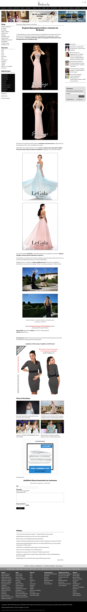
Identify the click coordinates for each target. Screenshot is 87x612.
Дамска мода (4, 74)
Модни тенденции (6, 26)
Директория (17, 8)
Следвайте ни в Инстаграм (32, 343)
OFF (25, 492)
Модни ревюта (5, 575)
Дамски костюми (55, 569)
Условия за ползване (49, 566)
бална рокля (33, 337)
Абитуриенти (54, 8)
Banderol (46, 577)
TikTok (16, 607)
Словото (16, 610)
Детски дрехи (76, 577)
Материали (76, 588)
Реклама (32, 566)
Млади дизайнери (5, 583)
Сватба (60, 8)
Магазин (28, 8)
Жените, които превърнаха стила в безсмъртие (29, 549)
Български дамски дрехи (22, 596)
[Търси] (83, 2)
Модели (71, 8)
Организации (4, 89)
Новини (35, 8)
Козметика (4, 59)
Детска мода (5, 78)
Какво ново (4, 96)
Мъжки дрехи (76, 575)
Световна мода (5, 36)
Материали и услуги (6, 84)
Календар (83, 8)
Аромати (3, 61)
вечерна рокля (37, 339)
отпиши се (79, 99)
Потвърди (81, 96)
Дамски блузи (32, 569)
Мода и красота (27, 24)
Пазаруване (4, 41)
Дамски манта (45, 569)
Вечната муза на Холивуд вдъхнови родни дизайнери (29, 538)
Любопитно (4, 33)
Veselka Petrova (24, 332)
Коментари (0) (45, 330)
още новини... (60, 559)
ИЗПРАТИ (20, 508)
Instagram (21, 607)
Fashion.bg (3, 8)
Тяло (2, 58)
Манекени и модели (6, 87)
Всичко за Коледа (20, 592)
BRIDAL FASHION (48, 580)
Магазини (4, 91)
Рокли (26, 569)
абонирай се (71, 99)
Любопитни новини (6, 598)
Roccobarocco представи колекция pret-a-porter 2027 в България (77, 48)
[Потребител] (85, 2)
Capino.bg (42, 610)
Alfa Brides (46, 575)
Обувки (75, 582)
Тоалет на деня (5, 43)
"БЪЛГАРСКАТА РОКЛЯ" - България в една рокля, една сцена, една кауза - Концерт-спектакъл (77, 64)
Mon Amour (47, 582)
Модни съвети (5, 31)
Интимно (3, 68)
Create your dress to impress (32, 610)
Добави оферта (77, 595)
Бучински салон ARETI (64, 575)
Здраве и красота (5, 588)
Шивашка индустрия (6, 39)
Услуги (74, 590)
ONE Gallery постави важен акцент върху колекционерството (32, 547)
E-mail (68, 93)
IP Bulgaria (21, 610)
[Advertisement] (40, 518)
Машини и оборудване (78, 587)
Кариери (3, 34)
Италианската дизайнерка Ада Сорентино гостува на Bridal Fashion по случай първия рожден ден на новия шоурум (38, 544)
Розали (11, 610)
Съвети (3, 63)
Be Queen (26, 337)
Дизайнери (77, 8)
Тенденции (4, 585)
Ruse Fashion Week (34, 595)
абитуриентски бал (53, 337)
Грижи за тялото (5, 590)
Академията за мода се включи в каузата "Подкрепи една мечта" (33, 552)
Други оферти (76, 593)
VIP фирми (4, 93)
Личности (65, 8)
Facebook (11, 607)
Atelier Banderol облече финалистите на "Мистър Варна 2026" (32, 536)
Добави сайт (39, 566)
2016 (60, 337)
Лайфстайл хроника (6, 578)
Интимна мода (5, 595)
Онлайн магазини (5, 98)
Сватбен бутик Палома (64, 583)
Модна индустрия (6, 577)
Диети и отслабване (6, 66)
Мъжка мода (4, 76)
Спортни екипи (76, 569)
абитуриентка (20, 339)
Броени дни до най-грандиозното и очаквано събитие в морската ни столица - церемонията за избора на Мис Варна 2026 (77, 56)
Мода (39, 8)
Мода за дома (4, 38)
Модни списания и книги (7, 596)
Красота (4, 83)
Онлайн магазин (11, 569)
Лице (2, 50)
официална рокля (29, 339)
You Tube (26, 607)
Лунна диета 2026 (34, 593)
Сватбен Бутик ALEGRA (50, 574)
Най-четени (72, 44)
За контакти (59, 566)
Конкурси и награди (6, 582)
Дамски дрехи (19, 569)
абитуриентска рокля (42, 337)
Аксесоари (4, 80)
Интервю (3, 30)
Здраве (43, 8)
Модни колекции (5, 574)
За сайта (26, 566)
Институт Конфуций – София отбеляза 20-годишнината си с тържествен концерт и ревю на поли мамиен (78, 78)
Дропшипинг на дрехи (21, 595)
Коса (2, 51)
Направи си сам (5, 44)
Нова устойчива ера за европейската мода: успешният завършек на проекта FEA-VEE (38, 541)
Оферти (23, 8)
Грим (2, 53)
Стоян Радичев (48, 583)
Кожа (2, 55)
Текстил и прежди (77, 578)
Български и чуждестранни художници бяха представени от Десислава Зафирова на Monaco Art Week (38, 555)
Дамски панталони (66, 569)
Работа (75, 592)
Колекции (9, 8)
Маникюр (3, 56)
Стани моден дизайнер (21, 593)
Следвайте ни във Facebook (47, 343)
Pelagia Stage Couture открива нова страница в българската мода (33, 558)
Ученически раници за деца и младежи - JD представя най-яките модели (34, 534)
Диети (48, 8)
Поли (39, 569)
